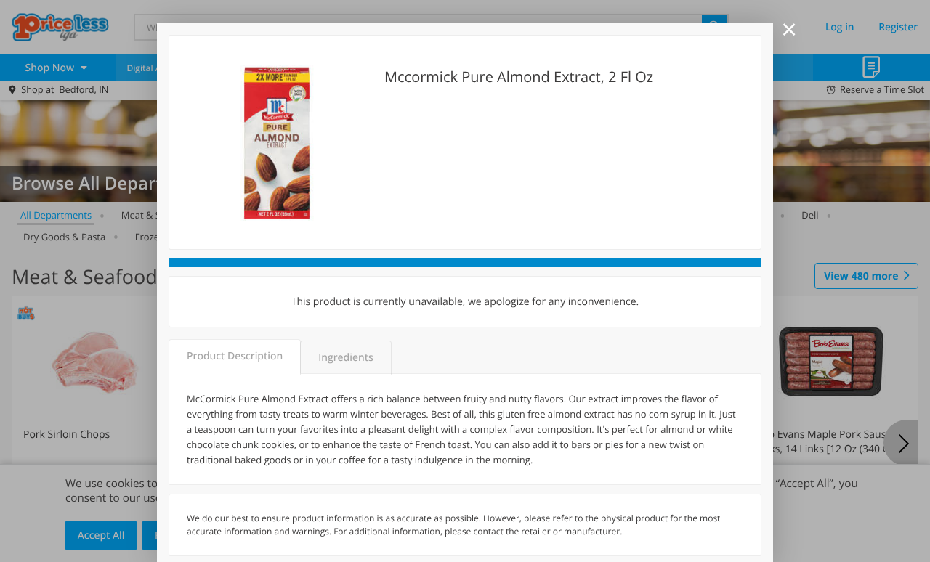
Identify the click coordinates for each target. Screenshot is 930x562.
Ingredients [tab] (345, 358)
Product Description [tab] (235, 356)
